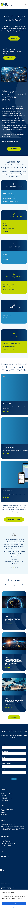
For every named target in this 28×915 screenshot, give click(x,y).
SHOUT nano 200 (8, 447)
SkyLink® (3, 795)
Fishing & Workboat (9, 346)
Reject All (14, 911)
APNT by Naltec (6, 800)
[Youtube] (5, 856)
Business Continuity (9, 289)
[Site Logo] (6, 4)
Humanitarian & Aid (9, 198)
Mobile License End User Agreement (13, 826)
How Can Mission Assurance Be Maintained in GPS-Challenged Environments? (14, 701)
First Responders (8, 284)
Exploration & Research (10, 201)
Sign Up (14, 779)
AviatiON (5, 254)
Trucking (6, 259)
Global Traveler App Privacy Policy (12, 828)
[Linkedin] (2, 856)
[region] (14, 902)
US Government (7, 193)
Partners (4, 812)
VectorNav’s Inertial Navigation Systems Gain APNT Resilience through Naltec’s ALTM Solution (13, 661)
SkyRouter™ (7, 491)
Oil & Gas (5, 225)
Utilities (6, 231)
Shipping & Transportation (11, 343)
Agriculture (7, 315)
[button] (2, 548)
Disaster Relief (7, 286)
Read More (6, 412)
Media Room (5, 814)
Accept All (14, 903)
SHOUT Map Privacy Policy (9, 830)
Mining (5, 223)
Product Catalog (6, 793)
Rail (4, 257)
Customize (14, 907)
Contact (3, 840)
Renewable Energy (8, 228)
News (6, 616)
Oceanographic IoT (9, 349)
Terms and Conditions (8, 824)
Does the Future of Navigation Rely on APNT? (13, 618)
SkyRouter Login (6, 842)
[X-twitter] (8, 856)
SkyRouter (4, 797)
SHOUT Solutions (6, 798)
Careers (3, 811)
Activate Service (6, 845)
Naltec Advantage (7, 809)
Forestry (6, 318)
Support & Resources (8, 843)
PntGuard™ (7, 404)
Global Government (9, 196)
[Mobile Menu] (25, 4)
